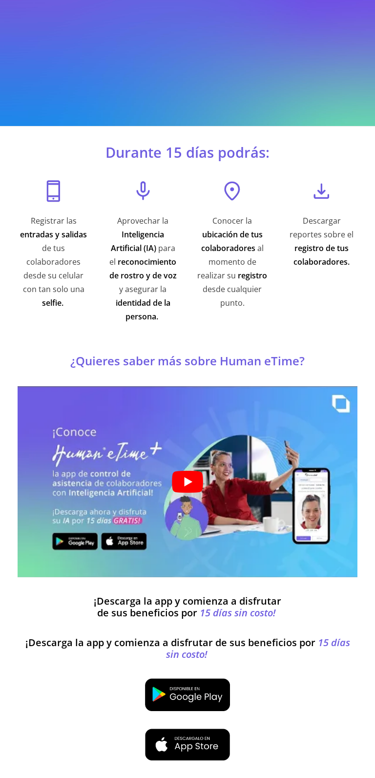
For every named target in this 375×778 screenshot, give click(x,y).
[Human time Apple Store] (187, 745)
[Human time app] (187, 694)
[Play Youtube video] (187, 481)
